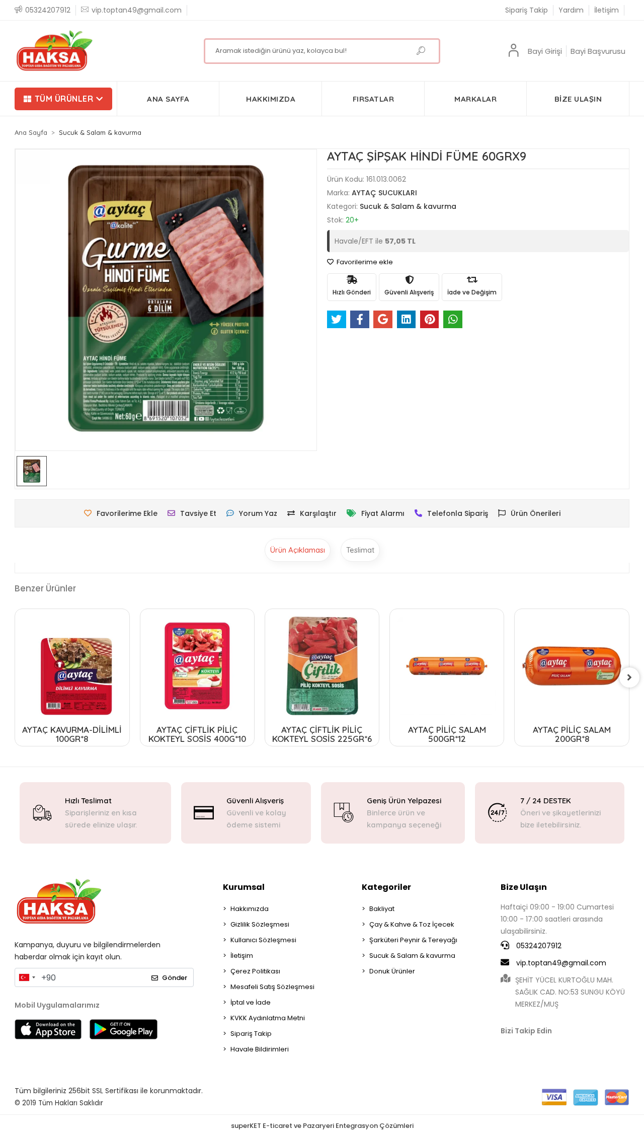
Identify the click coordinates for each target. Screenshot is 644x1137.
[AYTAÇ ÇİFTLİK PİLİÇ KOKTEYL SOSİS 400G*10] (197, 666)
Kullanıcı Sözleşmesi (263, 940)
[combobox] (26, 977)
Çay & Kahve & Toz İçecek (411, 924)
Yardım (571, 10)
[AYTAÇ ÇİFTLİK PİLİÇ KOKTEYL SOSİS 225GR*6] (322, 666)
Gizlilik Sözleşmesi (259, 924)
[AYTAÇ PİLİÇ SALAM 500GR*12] (446, 666)
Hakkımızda (249, 909)
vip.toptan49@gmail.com (561, 963)
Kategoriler (386, 887)
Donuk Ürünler (392, 971)
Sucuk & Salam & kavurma (412, 955)
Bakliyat (381, 909)
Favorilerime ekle (364, 262)
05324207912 (537, 946)
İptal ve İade (250, 1002)
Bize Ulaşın (524, 887)
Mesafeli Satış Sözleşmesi (272, 987)
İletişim (606, 10)
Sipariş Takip (526, 10)
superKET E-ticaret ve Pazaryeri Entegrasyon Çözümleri (322, 1125)
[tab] (297, 550)
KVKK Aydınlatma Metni (267, 1018)
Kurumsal (244, 887)
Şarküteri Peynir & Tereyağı (413, 940)
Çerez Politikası (255, 971)
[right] (629, 677)
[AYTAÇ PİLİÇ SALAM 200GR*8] (571, 666)
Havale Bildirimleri (259, 1049)
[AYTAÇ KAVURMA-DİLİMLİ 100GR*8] (72, 666)
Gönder (174, 977)
